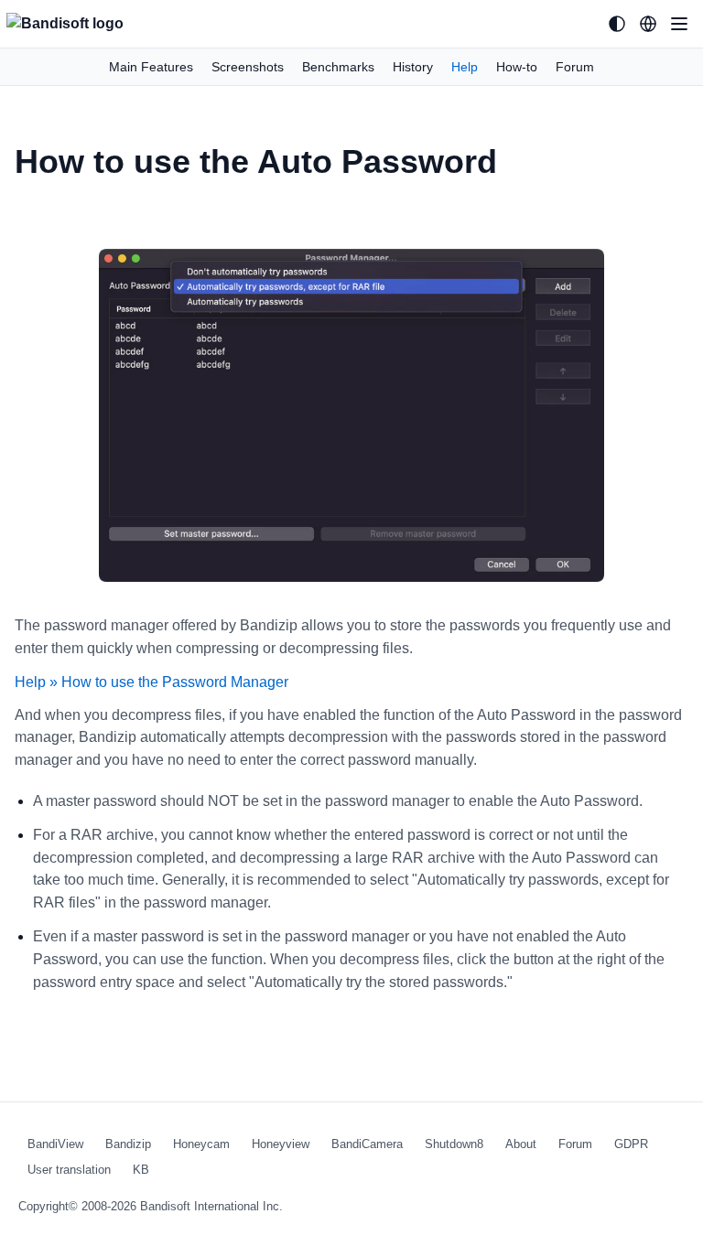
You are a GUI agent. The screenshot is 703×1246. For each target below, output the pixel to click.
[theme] (617, 23)
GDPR (631, 1144)
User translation (69, 1169)
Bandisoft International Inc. (211, 1206)
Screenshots (247, 66)
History (413, 66)
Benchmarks (338, 66)
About (520, 1144)
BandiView (55, 1144)
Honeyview (280, 1144)
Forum (575, 66)
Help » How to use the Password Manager (151, 682)
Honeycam (201, 1144)
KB (141, 1169)
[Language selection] (648, 23)
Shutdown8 (454, 1144)
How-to (516, 66)
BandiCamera (367, 1144)
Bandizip (128, 1144)
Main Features (151, 66)
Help (464, 66)
